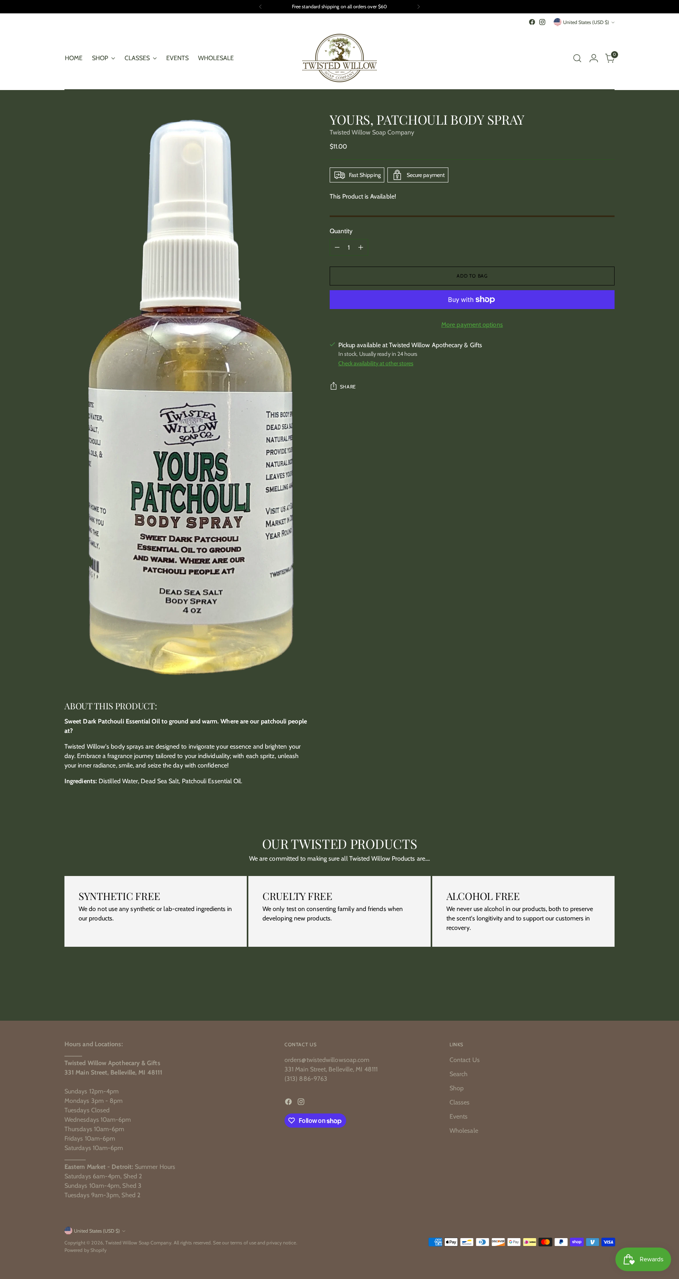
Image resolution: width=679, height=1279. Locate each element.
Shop (457, 1088)
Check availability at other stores (375, 363)
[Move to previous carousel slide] (589, 994)
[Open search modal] (577, 58)
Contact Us (465, 1060)
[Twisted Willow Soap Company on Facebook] (532, 22)
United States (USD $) (586, 22)
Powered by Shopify (85, 1250)
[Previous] (260, 6)
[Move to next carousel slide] (608, 993)
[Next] (418, 6)
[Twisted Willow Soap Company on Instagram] (542, 22)
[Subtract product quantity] (337, 247)
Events (459, 1116)
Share (348, 387)
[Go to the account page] (594, 58)
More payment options (472, 324)
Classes (460, 1102)
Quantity (341, 231)
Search (459, 1074)
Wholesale (464, 1130)
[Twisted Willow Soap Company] (339, 58)
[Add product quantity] (361, 247)
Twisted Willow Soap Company (372, 132)
